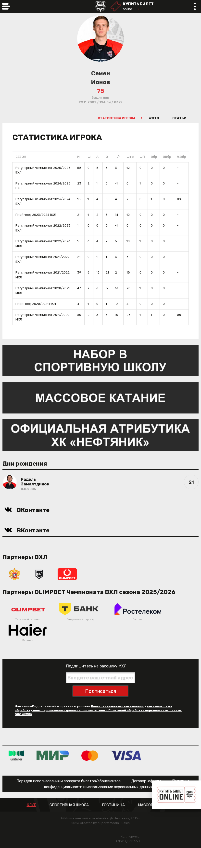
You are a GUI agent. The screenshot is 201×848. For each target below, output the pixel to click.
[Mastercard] (89, 755)
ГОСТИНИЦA (113, 805)
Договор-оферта (146, 781)
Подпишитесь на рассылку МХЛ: (96, 666)
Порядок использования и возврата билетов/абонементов (68, 781)
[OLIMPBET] (67, 574)
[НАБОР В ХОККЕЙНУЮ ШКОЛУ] (100, 360)
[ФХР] (15, 574)
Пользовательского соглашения (117, 706)
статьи (179, 118)
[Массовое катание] (100, 397)
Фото (154, 118)
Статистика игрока (116, 118)
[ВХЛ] (39, 574)
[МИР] (53, 755)
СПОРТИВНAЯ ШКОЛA (69, 805)
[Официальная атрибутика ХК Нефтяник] (100, 435)
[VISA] (125, 755)
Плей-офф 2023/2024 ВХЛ (35, 215)
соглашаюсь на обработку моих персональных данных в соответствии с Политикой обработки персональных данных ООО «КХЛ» (98, 710)
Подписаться (100, 691)
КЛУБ (31, 805)
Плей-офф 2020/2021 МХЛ (35, 304)
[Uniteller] (16, 755)
